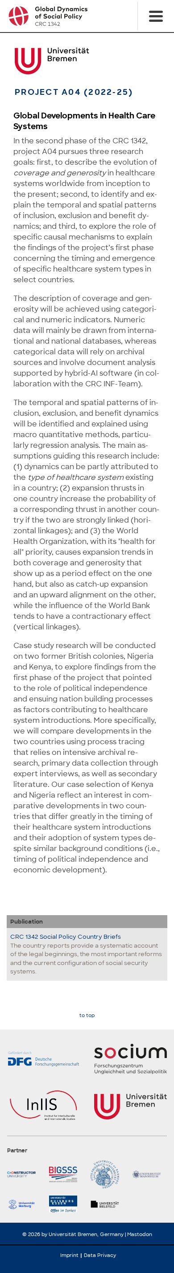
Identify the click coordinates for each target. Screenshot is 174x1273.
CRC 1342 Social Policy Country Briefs (65, 937)
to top (87, 1015)
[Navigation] (155, 16)
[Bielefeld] (108, 1204)
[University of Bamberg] (108, 1174)
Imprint (69, 1255)
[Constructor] (24, 1174)
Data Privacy (100, 1255)
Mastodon (139, 1234)
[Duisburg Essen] (66, 1204)
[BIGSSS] (66, 1174)
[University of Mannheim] (150, 1174)
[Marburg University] (24, 1204)
